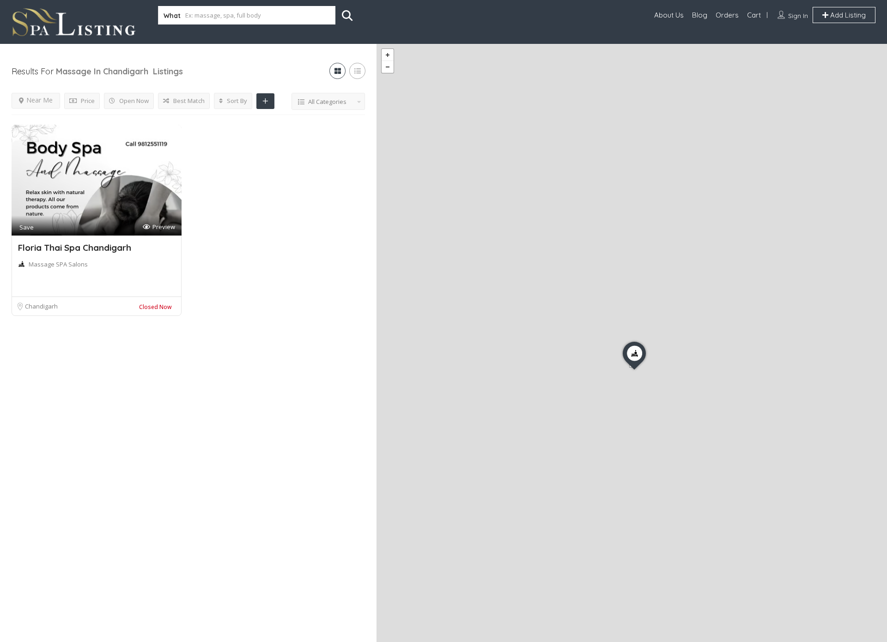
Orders (727, 15)
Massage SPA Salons (58, 264)
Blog (699, 15)
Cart (754, 15)
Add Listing (847, 15)
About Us (669, 15)
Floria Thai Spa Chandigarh (74, 247)
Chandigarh (41, 306)
